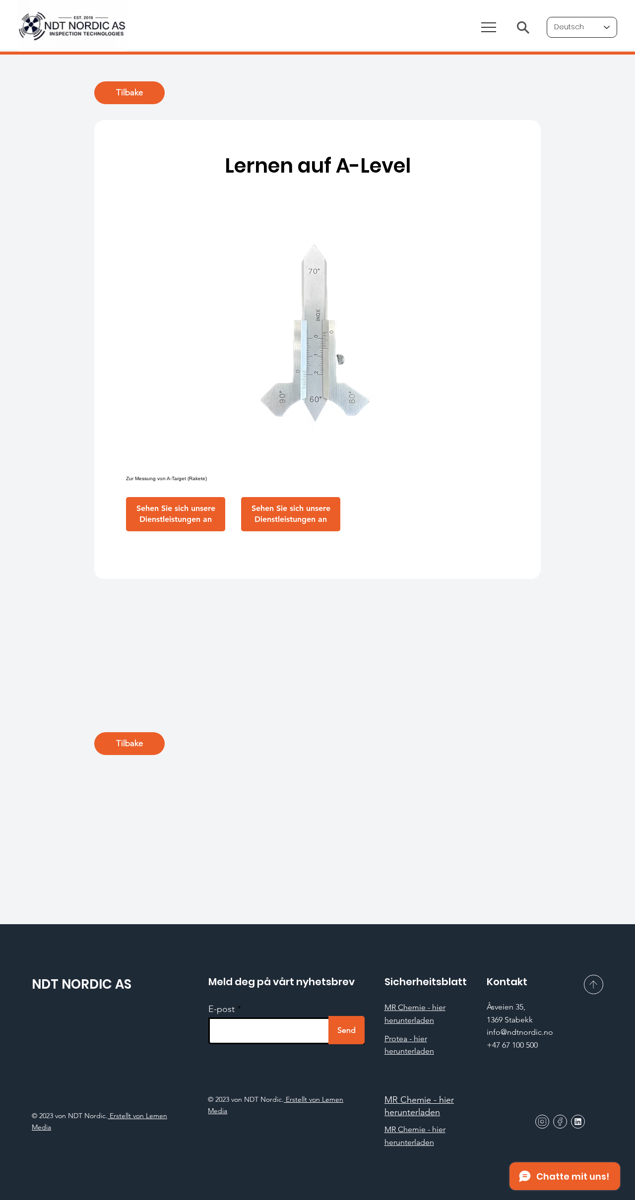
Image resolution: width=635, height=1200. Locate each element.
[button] (175, 514)
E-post (221, 1009)
